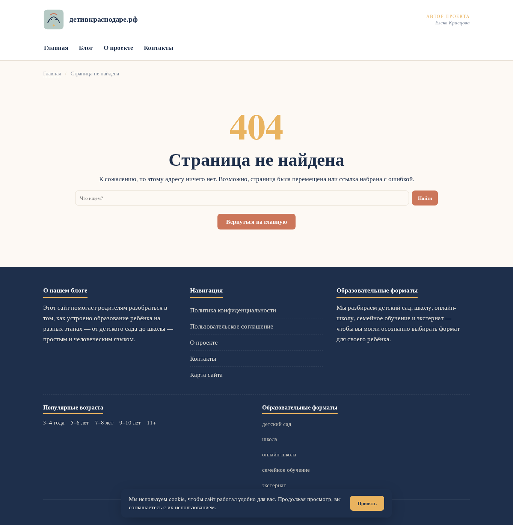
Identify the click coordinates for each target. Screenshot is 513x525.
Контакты (158, 47)
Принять (367, 503)
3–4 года (54, 422)
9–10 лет (130, 422)
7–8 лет (104, 422)
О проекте (118, 47)
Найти (425, 198)
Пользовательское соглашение (231, 326)
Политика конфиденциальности (233, 310)
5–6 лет (80, 422)
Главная (56, 47)
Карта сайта (206, 374)
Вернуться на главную (256, 221)
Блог (86, 47)
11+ (151, 422)
